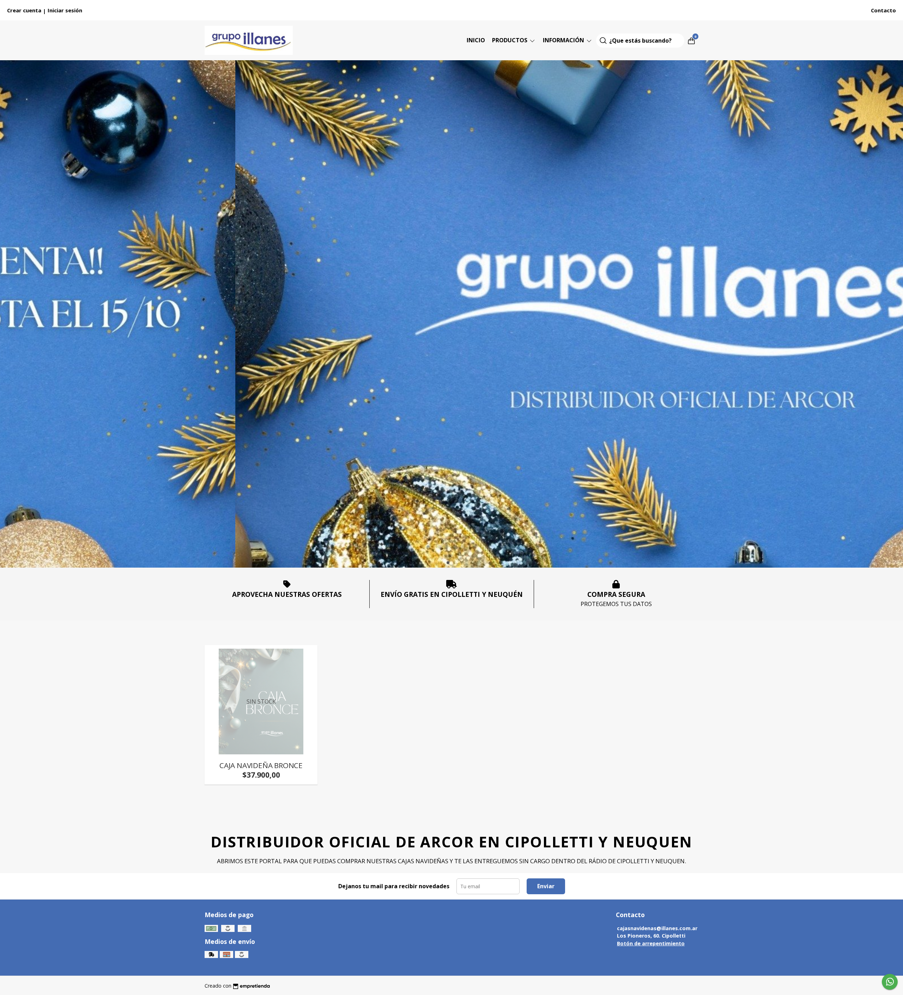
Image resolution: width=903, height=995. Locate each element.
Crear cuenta (24, 10)
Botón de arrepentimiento (651, 943)
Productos (510, 40)
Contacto (883, 10)
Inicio (476, 40)
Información (564, 40)
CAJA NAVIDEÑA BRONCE (261, 765)
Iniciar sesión (65, 10)
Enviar (545, 886)
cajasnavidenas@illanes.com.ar (657, 928)
